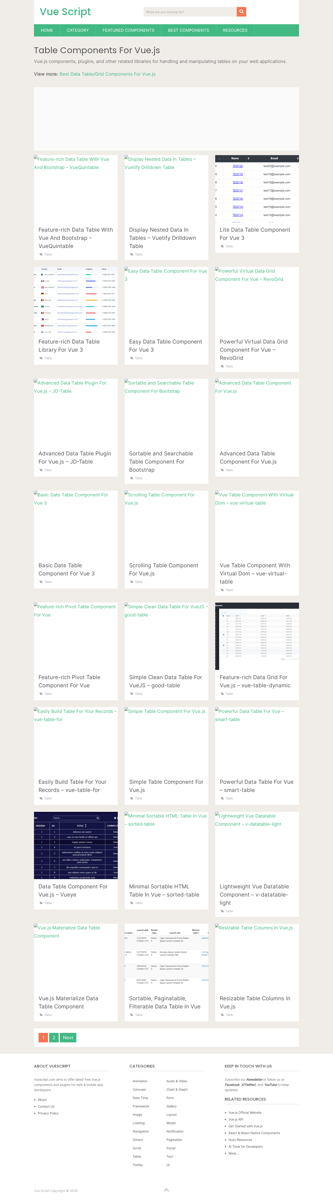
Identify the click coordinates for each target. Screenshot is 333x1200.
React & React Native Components (254, 1133)
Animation (140, 1081)
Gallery (171, 1106)
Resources (235, 30)
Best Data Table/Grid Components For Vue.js (107, 74)
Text (169, 1156)
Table (48, 254)
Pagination (174, 1140)
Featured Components (128, 30)
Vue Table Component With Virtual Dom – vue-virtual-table (255, 573)
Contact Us (46, 1106)
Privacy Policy (48, 1113)
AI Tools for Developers (246, 1146)
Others (138, 1140)
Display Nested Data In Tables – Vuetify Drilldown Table (162, 237)
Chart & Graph (177, 1089)
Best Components (188, 30)
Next (68, 1037)
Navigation (141, 1131)
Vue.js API (236, 1119)
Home (47, 30)
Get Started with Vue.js (246, 1126)
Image (137, 1114)
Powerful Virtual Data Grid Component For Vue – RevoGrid (254, 349)
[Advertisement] (166, 119)
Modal (171, 1123)
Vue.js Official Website (245, 1112)
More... (234, 1153)
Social (170, 1148)
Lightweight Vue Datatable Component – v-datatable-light (254, 894)
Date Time (140, 1098)
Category (78, 30)
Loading (139, 1123)
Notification (174, 1131)
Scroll (137, 1148)
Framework (141, 1106)
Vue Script (65, 12)
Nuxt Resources (240, 1140)
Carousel (139, 1089)
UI (168, 1165)
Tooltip (138, 1165)
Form (170, 1098)
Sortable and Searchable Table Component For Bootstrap (161, 461)
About (42, 1099)
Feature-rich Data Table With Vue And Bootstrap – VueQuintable (76, 237)
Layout (171, 1114)
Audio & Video (176, 1081)
